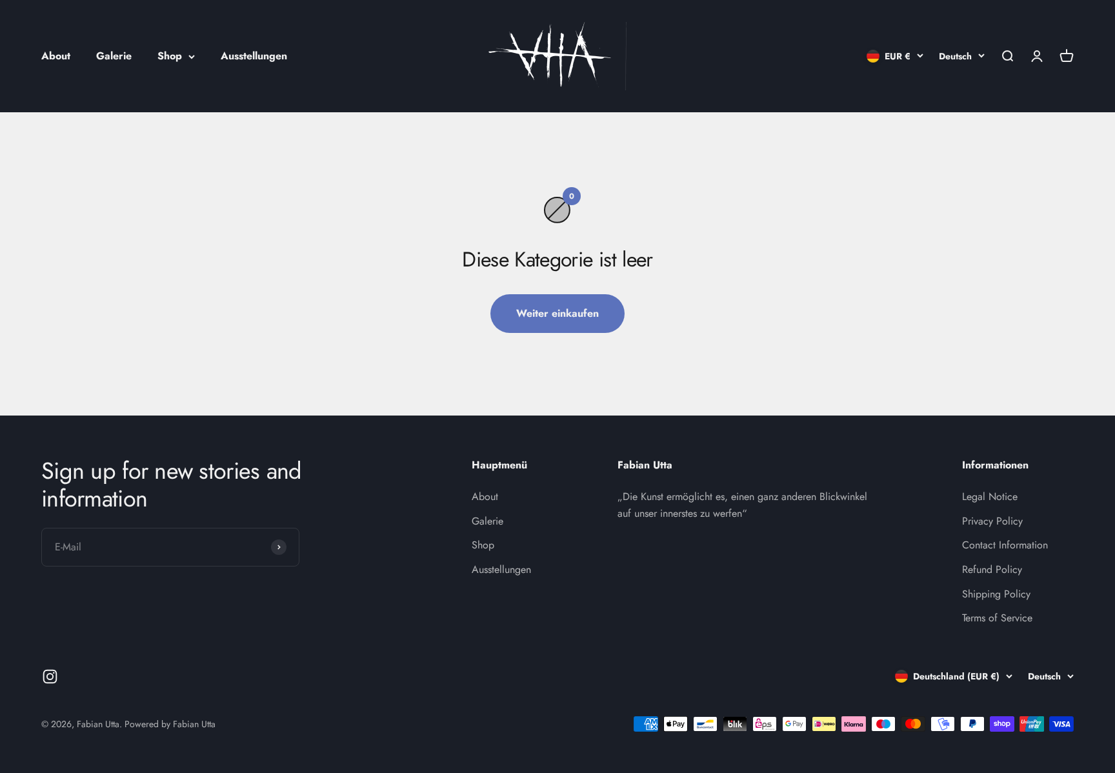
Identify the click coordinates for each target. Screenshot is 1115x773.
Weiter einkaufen (557, 313)
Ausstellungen (254, 55)
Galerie (114, 55)
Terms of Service (997, 617)
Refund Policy (992, 569)
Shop (169, 55)
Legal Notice (990, 496)
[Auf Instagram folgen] (50, 676)
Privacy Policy (992, 521)
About (55, 55)
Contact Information (1005, 544)
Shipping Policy (996, 594)
